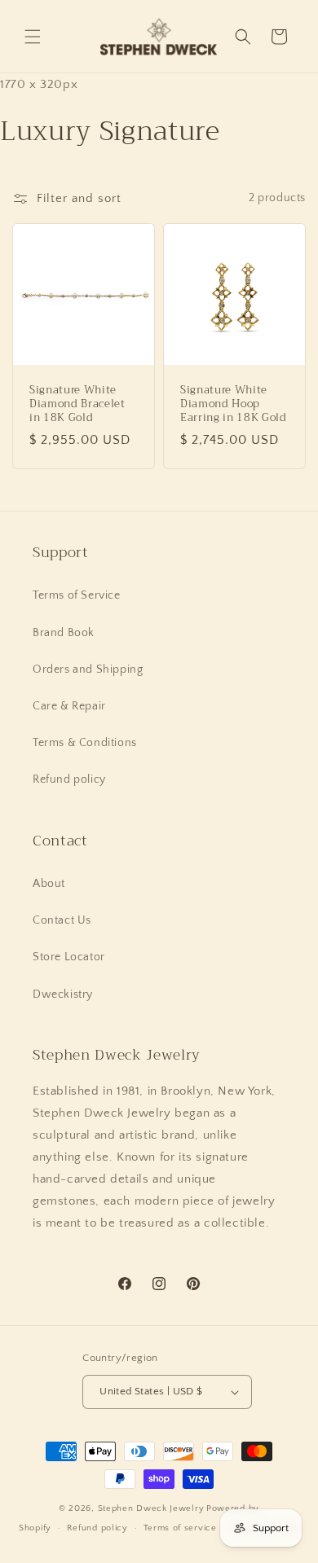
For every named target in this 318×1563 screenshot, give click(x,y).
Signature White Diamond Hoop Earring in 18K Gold (233, 404)
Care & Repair (69, 706)
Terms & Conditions (85, 742)
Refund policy (69, 779)
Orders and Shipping (88, 669)
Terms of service (180, 1528)
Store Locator (69, 957)
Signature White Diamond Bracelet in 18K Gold (77, 404)
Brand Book (64, 632)
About (49, 883)
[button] (33, 37)
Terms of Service (77, 595)
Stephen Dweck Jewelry (151, 1508)
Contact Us (62, 920)
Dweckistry (63, 994)
